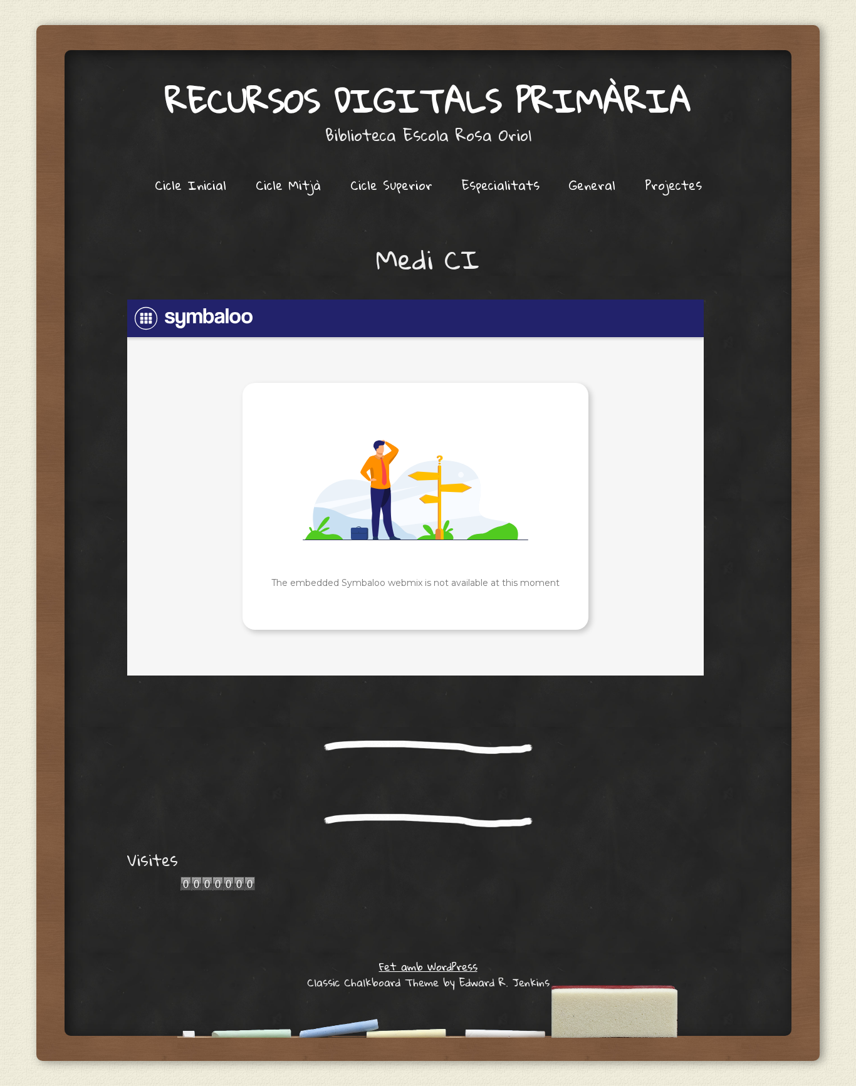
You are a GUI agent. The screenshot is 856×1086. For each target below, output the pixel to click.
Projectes (673, 185)
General (592, 185)
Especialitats (501, 185)
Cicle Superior (391, 185)
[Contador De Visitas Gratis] (217, 887)
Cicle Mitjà (288, 185)
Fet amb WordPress (428, 966)
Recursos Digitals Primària (428, 100)
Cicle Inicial (190, 185)
